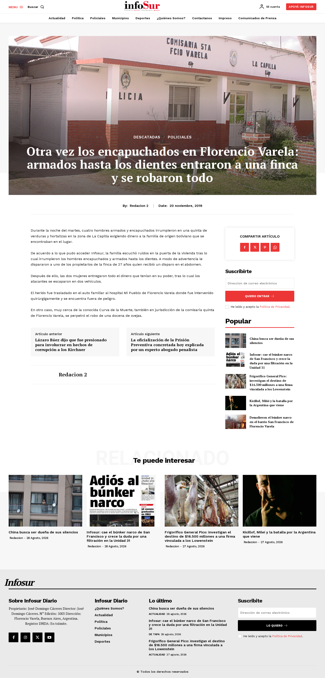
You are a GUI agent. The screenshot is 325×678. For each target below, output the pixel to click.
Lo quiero (274, 625)
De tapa (154, 634)
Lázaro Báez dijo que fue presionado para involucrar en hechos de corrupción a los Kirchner (71, 345)
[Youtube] (49, 637)
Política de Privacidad (274, 306)
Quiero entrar (257, 296)
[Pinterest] (264, 247)
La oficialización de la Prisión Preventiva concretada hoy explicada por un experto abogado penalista (167, 345)
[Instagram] (25, 637)
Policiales (180, 137)
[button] (37, 6)
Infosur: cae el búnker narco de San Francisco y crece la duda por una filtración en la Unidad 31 (271, 361)
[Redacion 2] (41, 375)
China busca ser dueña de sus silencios (272, 340)
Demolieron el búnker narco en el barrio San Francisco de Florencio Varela (272, 421)
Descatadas (147, 137)
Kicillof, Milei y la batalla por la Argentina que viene (271, 403)
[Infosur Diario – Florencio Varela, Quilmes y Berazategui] (142, 6)
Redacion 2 (139, 206)
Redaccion (16, 538)
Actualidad (157, 614)
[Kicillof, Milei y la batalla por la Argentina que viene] (235, 403)
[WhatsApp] (275, 247)
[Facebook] (244, 247)
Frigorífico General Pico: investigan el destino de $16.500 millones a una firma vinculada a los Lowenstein (271, 382)
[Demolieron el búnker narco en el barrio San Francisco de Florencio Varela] (235, 422)
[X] (254, 247)
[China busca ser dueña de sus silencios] (235, 340)
